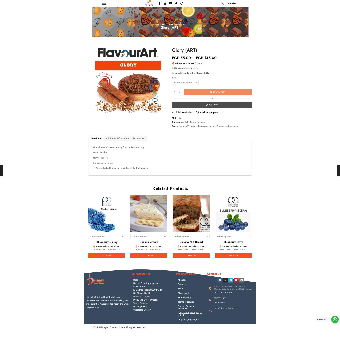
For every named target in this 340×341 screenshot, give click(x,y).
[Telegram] (230, 280)
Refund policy (184, 297)
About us (182, 280)
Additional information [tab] (117, 138)
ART (187, 126)
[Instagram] (165, 3)
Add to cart (219, 92)
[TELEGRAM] (176, 3)
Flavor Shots (139, 286)
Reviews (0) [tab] (138, 138)
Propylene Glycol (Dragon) (145, 300)
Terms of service (186, 302)
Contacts (182, 284)
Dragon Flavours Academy (186, 307)
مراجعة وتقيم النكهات (188, 319)
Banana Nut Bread (191, 242)
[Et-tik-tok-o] (241, 280)
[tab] (96, 138)
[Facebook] (159, 3)
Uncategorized (140, 306)
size (174, 77)
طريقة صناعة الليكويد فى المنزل (190, 314)
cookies (228, 126)
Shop (164, 24)
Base (135, 280)
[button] (223, 293)
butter (212, 126)
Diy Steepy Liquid (141, 293)
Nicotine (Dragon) (141, 296)
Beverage (203, 126)
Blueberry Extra (233, 242)
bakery (193, 126)
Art (184, 24)
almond (180, 126)
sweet (236, 126)
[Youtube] (170, 3)
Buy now (213, 104)
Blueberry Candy (106, 242)
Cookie (220, 126)
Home (157, 24)
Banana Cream (149, 242)
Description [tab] (96, 138)
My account (183, 293)
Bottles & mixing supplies (145, 283)
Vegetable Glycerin (142, 309)
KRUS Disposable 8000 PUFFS (148, 290)
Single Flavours (174, 24)
